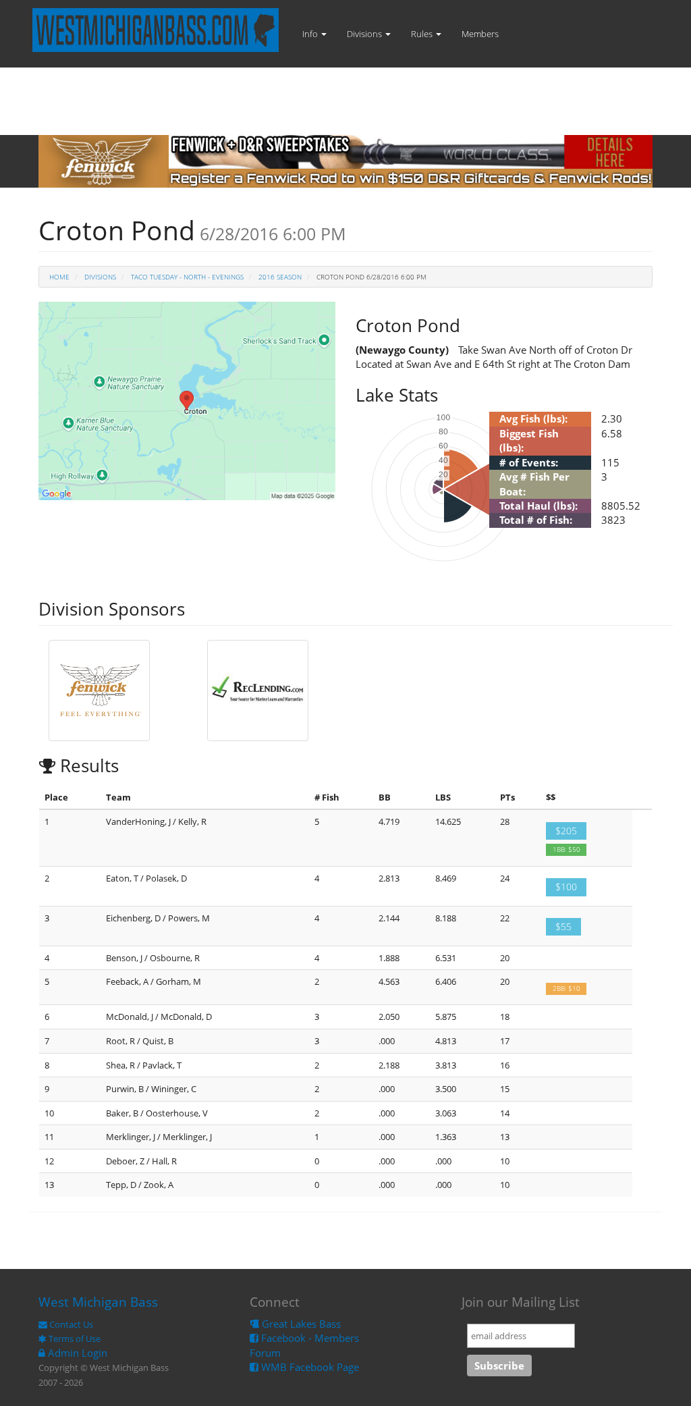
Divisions (365, 34)
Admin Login (76, 1352)
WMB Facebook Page (308, 1367)
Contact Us (70, 1324)
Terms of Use (74, 1338)
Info (311, 34)
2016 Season (280, 276)
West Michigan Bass (98, 1302)
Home (59, 276)
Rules (423, 34)
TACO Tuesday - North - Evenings (187, 276)
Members (480, 34)
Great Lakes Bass (300, 1323)
